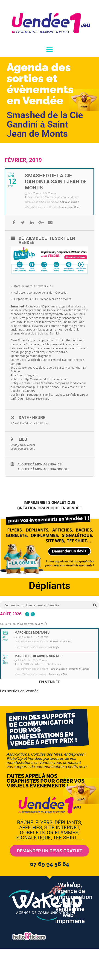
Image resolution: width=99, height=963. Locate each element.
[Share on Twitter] (23, 223)
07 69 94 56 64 (49, 863)
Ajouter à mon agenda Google (43, 469)
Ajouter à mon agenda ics (39, 464)
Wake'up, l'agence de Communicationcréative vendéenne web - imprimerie (71, 902)
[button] (49, 49)
